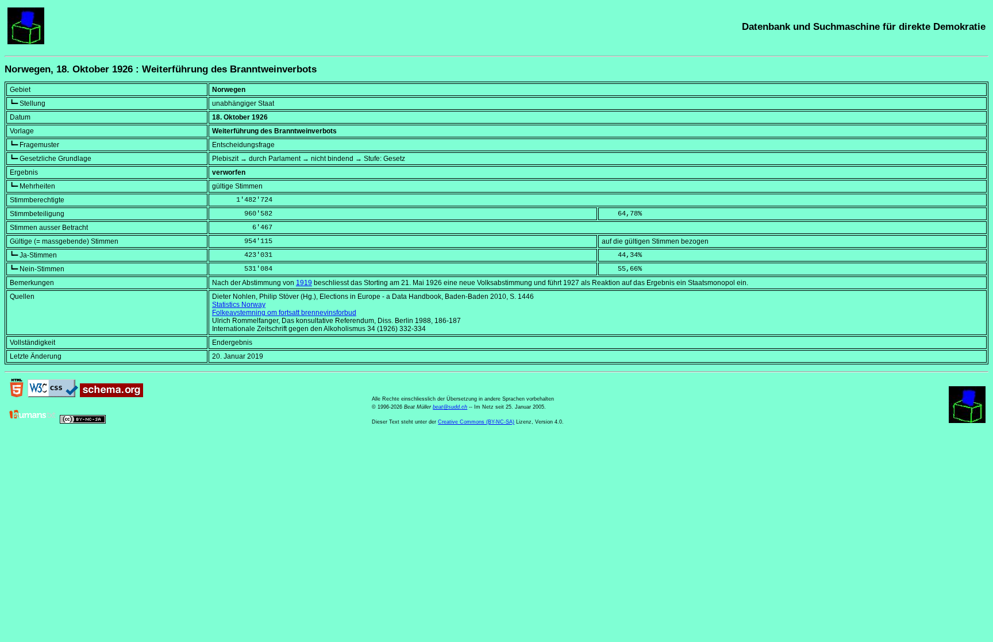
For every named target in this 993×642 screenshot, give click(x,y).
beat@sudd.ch (450, 407)
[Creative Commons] (83, 421)
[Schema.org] (111, 395)
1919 (304, 283)
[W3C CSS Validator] (53, 395)
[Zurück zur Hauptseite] (25, 42)
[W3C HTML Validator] (16, 395)
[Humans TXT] (32, 421)
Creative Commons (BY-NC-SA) (476, 422)
